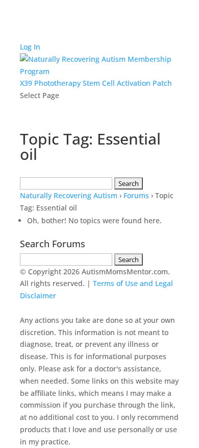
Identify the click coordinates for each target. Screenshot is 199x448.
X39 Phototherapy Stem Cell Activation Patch (96, 83)
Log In (30, 47)
